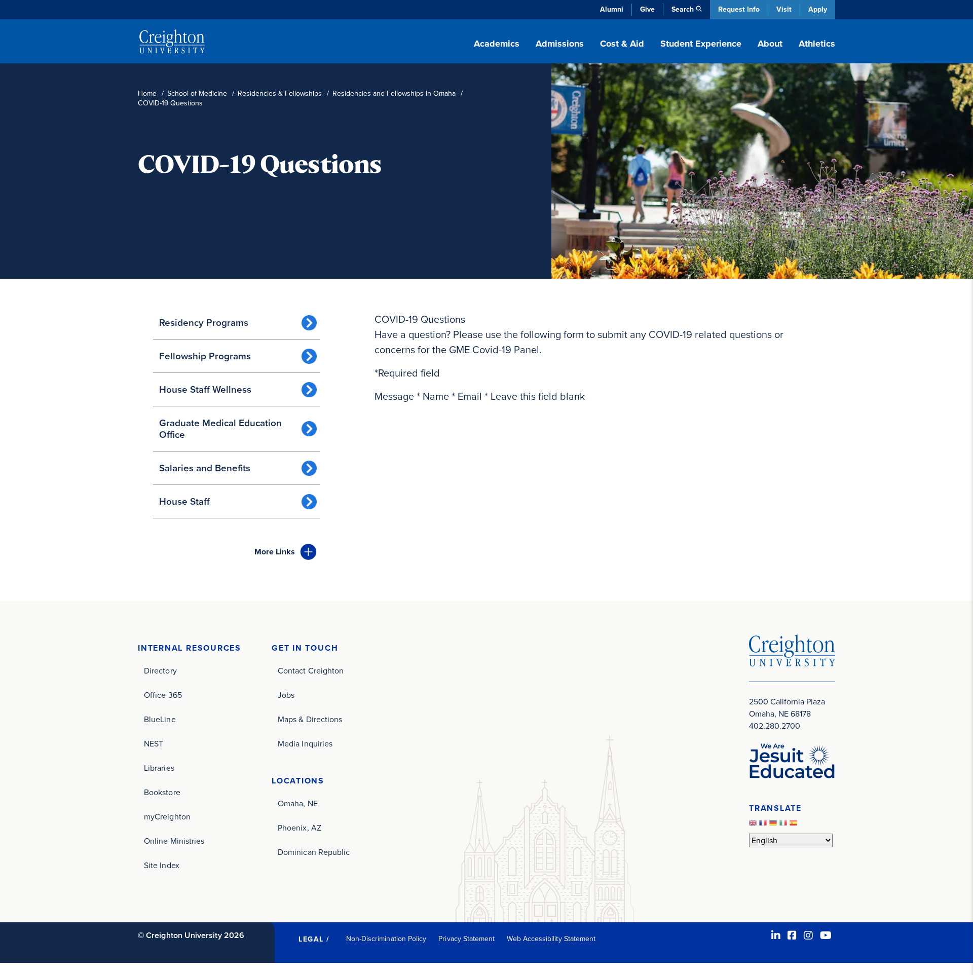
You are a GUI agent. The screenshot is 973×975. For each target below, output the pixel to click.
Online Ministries (174, 841)
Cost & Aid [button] (622, 44)
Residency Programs (203, 322)
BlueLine (160, 719)
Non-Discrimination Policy (386, 938)
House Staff (184, 501)
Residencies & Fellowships (280, 93)
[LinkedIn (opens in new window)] (776, 935)
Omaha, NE (298, 803)
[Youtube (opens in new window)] (825, 935)
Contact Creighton (311, 671)
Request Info (739, 9)
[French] (764, 825)
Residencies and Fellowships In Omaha (394, 93)
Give (647, 9)
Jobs (286, 695)
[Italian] (784, 825)
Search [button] (682, 9)
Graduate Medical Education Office (220, 429)
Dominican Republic (314, 852)
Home (147, 93)
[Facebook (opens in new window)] (792, 935)
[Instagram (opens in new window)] (808, 935)
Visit (784, 9)
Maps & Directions (310, 719)
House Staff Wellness (205, 389)
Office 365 (163, 695)
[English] (754, 825)
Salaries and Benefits (204, 468)
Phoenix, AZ (299, 828)
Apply (817, 9)
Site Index (161, 865)
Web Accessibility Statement (551, 938)
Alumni (611, 9)
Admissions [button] (560, 44)
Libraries (159, 768)
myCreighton (167, 816)
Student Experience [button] (700, 44)
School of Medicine (197, 93)
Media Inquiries (305, 743)
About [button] (770, 44)
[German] (774, 825)
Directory (160, 671)
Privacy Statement (466, 938)
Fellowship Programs (205, 356)
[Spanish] (795, 825)
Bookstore (162, 792)
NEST (153, 743)
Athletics (817, 44)
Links (274, 551)
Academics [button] (496, 44)
